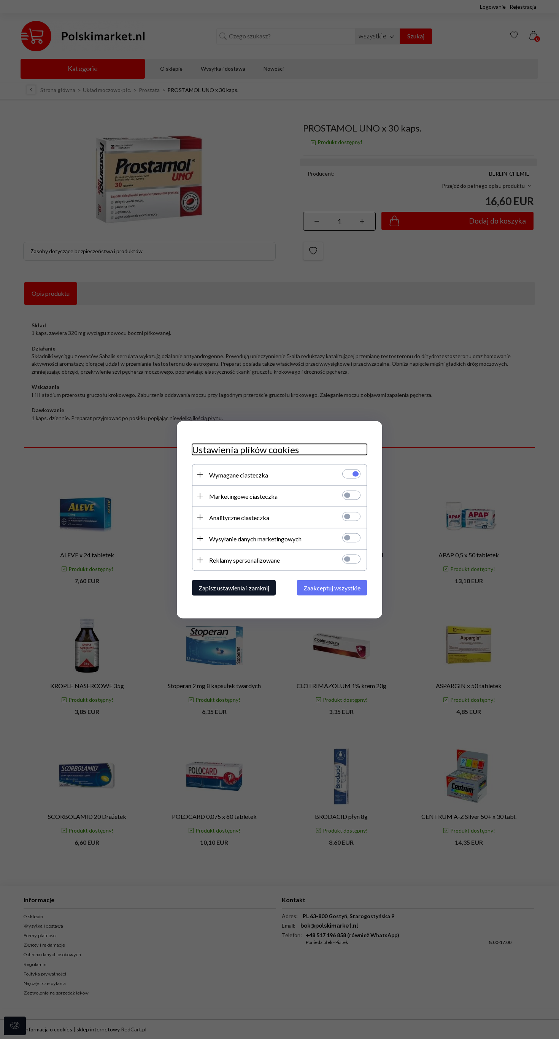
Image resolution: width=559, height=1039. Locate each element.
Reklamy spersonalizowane (244, 559)
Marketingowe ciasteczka (243, 496)
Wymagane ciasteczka (238, 474)
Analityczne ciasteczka (239, 517)
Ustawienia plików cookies (245, 449)
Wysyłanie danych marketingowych (255, 538)
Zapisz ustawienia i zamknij (234, 587)
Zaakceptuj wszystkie (331, 587)
